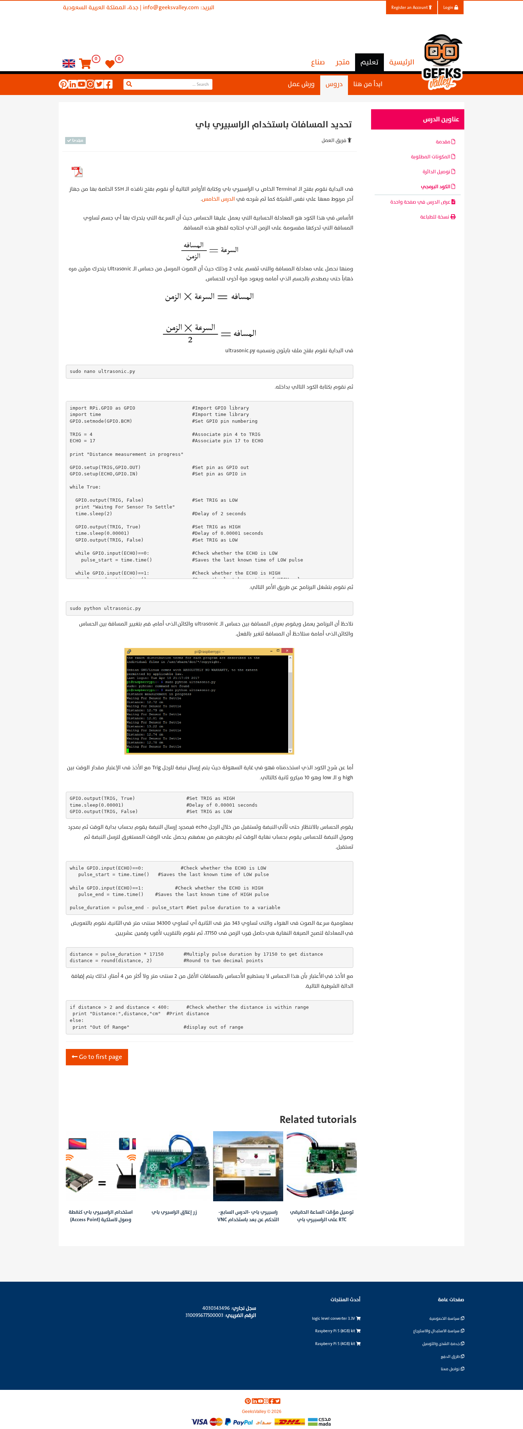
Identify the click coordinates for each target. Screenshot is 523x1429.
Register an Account (410, 7)
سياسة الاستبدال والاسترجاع (437, 1331)
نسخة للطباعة (435, 217)
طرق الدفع (451, 1356)
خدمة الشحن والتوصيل (441, 1343)
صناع (318, 62)
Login (448, 7)
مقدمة (443, 142)
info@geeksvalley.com (171, 7)
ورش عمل (301, 84)
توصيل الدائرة (437, 172)
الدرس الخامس (218, 199)
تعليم (369, 62)
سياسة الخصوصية (445, 1318)
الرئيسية (401, 62)
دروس (334, 84)
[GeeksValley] (443, 61)
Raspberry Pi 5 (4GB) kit (335, 1343)
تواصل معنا (451, 1369)
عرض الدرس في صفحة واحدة (420, 202)
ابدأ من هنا (367, 84)
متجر (343, 62)
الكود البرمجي (436, 187)
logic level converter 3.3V (334, 1318)
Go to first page (100, 1056)
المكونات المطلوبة (431, 157)
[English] (69, 63)
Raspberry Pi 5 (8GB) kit (335, 1331)
